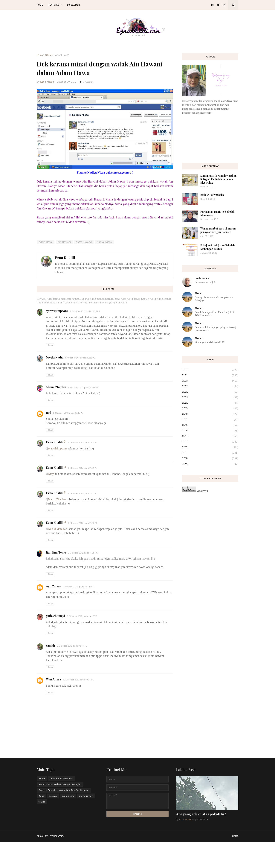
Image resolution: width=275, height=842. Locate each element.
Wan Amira (53, 679)
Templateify (57, 836)
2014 (210, 435)
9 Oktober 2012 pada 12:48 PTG (78, 587)
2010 (210, 458)
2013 (210, 441)
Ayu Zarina (53, 586)
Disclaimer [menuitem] (73, 5)
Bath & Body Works (212, 195)
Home (235, 836)
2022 (210, 391)
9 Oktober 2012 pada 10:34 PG (83, 387)
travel (42, 801)
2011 (210, 452)
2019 (210, 408)
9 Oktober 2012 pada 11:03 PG (82, 523)
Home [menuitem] (40, 5)
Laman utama (45, 55)
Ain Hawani (64, 242)
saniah (50, 645)
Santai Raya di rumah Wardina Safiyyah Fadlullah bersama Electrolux (218, 179)
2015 (210, 430)
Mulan (198, 293)
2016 (210, 424)
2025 (210, 375)
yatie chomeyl (55, 616)
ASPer (42, 778)
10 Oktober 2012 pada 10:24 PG (78, 680)
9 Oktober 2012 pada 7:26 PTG (72, 646)
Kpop (41, 796)
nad (48, 412)
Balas (50, 345)
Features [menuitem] (53, 5)
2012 (210, 447)
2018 (210, 413)
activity (53, 796)
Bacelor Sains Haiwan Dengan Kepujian (60, 784)
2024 (210, 380)
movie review (86, 796)
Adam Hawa (62, 55)
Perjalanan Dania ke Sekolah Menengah (217, 213)
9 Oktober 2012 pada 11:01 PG (82, 442)
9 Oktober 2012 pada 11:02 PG (82, 493)
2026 (210, 369)
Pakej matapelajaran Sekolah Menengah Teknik (217, 247)
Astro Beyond (84, 242)
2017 (210, 419)
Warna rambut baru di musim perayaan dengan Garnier (218, 230)
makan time (68, 796)
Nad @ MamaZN (58, 529)
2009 (210, 463)
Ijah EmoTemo (56, 552)
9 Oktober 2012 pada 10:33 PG (80, 358)
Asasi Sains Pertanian (61, 778)
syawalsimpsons (57, 311)
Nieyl (51, 474)
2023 (210, 386)
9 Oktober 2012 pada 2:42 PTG (82, 616)
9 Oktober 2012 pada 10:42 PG (68, 413)
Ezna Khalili (65, 257)
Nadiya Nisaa (104, 242)
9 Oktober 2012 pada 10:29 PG (85, 311)
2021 (210, 397)
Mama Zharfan (56, 387)
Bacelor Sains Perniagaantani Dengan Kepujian (64, 790)
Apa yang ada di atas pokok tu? (201, 813)
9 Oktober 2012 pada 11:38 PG (83, 553)
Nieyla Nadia (54, 357)
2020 (210, 402)
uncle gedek (202, 278)
